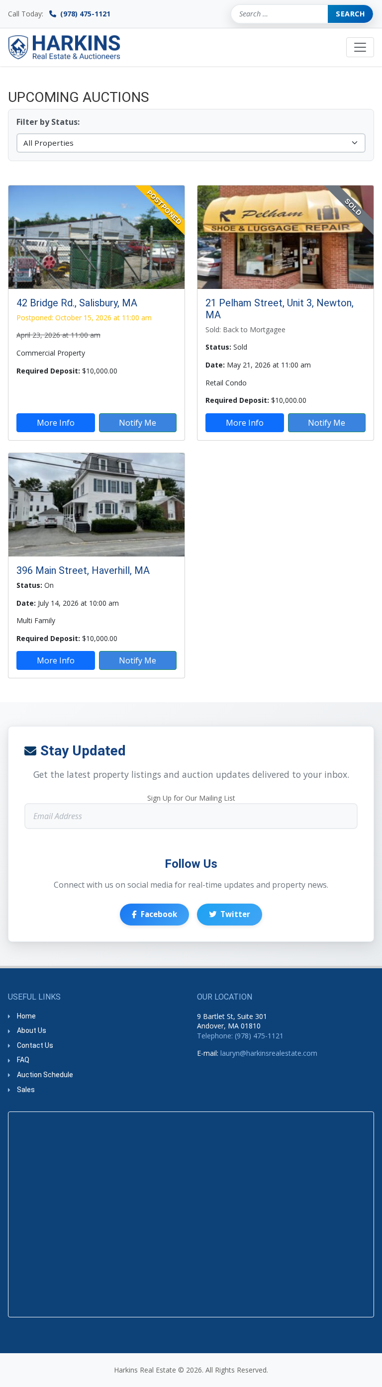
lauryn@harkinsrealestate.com (268, 1053)
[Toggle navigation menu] (360, 47)
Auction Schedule (45, 1075)
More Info (56, 422)
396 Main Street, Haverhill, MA (83, 570)
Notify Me (137, 422)
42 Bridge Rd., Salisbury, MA (76, 303)
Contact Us (35, 1045)
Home (26, 1016)
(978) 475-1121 (84, 13)
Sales (26, 1090)
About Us (31, 1030)
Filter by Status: (48, 122)
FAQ (23, 1060)
